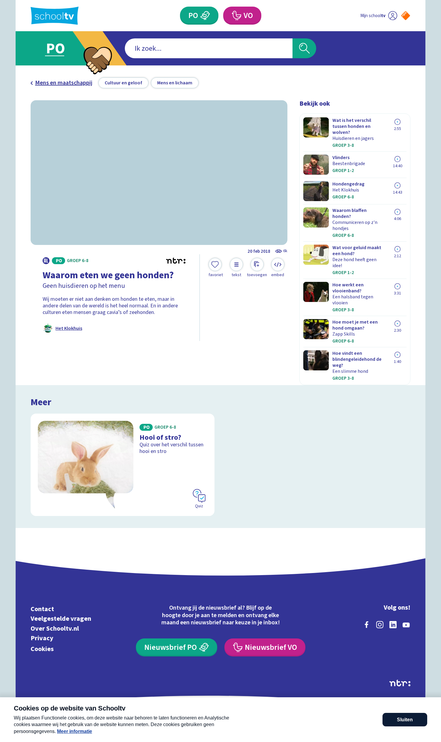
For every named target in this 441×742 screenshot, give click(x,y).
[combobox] (208, 48)
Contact (42, 609)
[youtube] (406, 624)
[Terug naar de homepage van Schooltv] (55, 16)
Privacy (42, 638)
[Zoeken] (304, 48)
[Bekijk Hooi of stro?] (122, 465)
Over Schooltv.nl (55, 628)
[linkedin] (393, 624)
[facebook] (366, 624)
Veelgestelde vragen (61, 618)
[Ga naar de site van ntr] (399, 683)
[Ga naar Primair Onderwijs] (61, 48)
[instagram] (379, 624)
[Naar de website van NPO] (405, 15)
